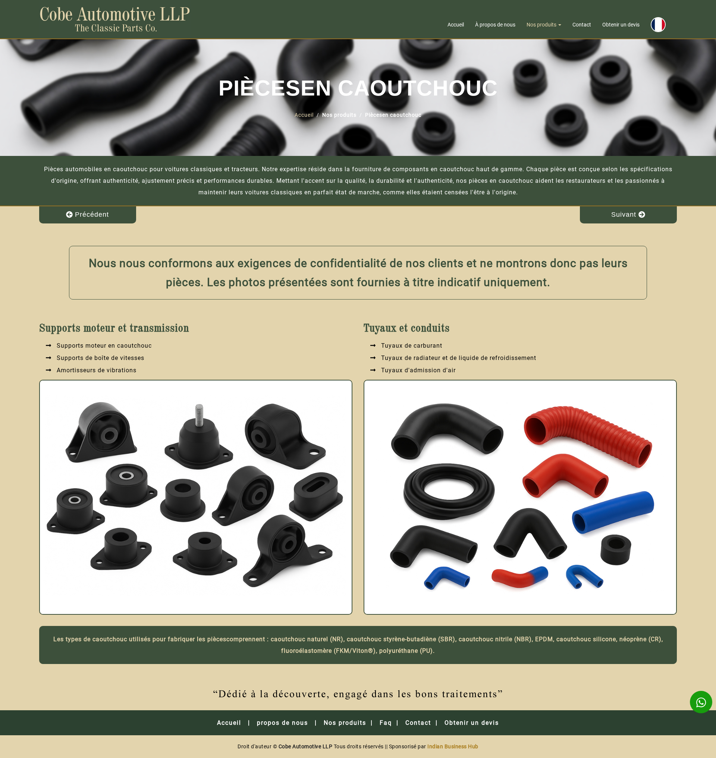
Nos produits (542, 25)
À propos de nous (495, 25)
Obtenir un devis (621, 25)
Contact (581, 25)
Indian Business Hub (452, 746)
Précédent (91, 214)
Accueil (456, 25)
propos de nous (282, 722)
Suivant (624, 214)
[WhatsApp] (701, 702)
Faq (386, 722)
